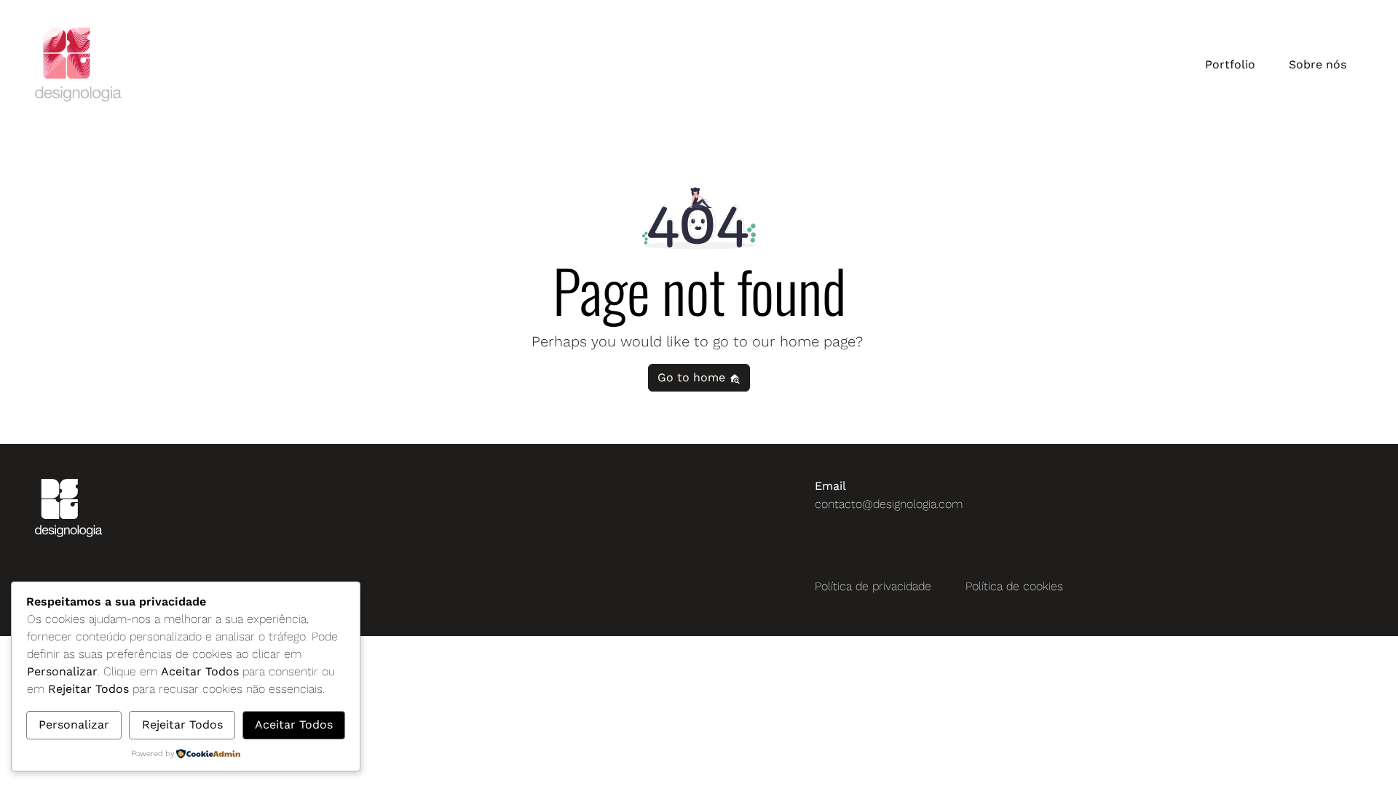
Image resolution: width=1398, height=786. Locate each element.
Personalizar (74, 724)
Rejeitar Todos (182, 724)
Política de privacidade (873, 586)
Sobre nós (1317, 64)
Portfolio (1230, 64)
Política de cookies (1014, 586)
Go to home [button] (693, 377)
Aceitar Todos (294, 724)
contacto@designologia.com (889, 504)
